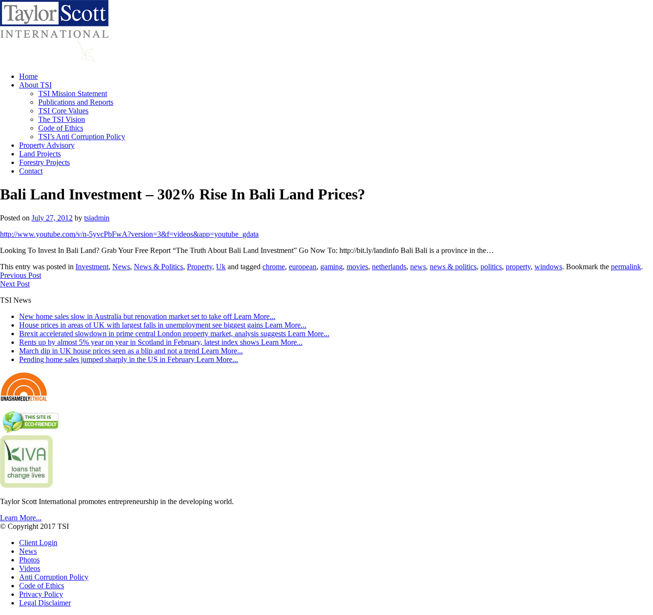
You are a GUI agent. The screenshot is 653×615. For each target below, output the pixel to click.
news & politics (453, 267)
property (518, 267)
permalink (626, 267)
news (418, 267)
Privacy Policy (41, 594)
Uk (221, 267)
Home (28, 76)
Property (199, 267)
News (121, 267)
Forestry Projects (44, 162)
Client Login (38, 542)
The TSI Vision (61, 119)
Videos (29, 568)
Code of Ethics (60, 128)
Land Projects (40, 154)
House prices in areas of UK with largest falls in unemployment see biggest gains (162, 325)
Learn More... (21, 518)
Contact (31, 171)
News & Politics (158, 267)
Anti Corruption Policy (53, 577)
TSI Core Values (63, 111)
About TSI (35, 85)
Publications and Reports (75, 102)
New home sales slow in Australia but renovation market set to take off (147, 316)
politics (491, 267)
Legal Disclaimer (45, 603)
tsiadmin (96, 218)
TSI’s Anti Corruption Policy (81, 136)
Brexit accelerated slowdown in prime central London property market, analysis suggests (174, 333)
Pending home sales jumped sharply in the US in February (128, 359)
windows (548, 267)
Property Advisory (47, 145)
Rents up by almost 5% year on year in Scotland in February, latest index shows (161, 342)
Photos (29, 560)
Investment (92, 267)
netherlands (389, 267)
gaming (331, 267)
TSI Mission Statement (72, 93)
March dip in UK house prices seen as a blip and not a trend (131, 351)
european (302, 267)
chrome (273, 267)
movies (357, 267)
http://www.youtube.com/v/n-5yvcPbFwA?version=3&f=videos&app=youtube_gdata (129, 234)
